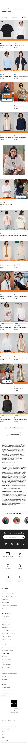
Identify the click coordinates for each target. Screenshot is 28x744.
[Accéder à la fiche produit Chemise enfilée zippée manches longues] (21, 122)
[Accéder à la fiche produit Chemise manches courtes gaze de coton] (7, 30)
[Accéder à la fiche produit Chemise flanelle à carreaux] (21, 404)
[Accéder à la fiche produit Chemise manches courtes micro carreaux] (7, 220)
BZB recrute (5, 599)
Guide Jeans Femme (7, 693)
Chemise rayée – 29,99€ (10, 168)
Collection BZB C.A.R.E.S (8, 630)
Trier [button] (25, 17)
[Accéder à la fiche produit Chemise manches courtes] (21, 281)
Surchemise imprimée (5, 419)
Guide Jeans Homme (7, 690)
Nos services (5, 679)
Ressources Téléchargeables (9, 605)
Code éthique (5, 642)
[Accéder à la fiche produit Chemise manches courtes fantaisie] (21, 220)
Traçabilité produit (6, 636)
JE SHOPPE (7, 99)
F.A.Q (3, 670)
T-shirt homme (6, 619)
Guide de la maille (6, 695)
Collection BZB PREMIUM (8, 633)
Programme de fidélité (8, 593)
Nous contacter (6, 667)
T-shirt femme (5, 616)
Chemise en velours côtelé (6, 265)
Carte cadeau (5, 656)
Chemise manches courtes (20, 296)
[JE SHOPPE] (7, 91)
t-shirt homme (14, 494)
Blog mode (4, 608)
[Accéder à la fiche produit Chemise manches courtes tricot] (21, 92)
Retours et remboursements (9, 673)
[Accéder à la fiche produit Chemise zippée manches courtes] (21, 61)
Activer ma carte (6, 662)
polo (16, 476)
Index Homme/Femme (7, 650)
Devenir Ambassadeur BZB (9, 596)
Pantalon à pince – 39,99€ (10, 172)
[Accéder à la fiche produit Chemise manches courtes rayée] (21, 343)
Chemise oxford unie (19, 45)
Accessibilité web (6, 639)
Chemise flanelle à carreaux (20, 419)
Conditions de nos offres (8, 720)
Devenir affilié (5, 602)
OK (23, 537)
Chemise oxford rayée (5, 76)
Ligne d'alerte (5, 645)
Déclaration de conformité (9, 647)
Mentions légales (6, 728)
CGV (3, 723)
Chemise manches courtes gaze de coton (10, 45)
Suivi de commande (7, 676)
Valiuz (3, 734)
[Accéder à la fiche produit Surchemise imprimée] (7, 404)
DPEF (3, 737)
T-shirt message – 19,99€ (10, 170)
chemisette (4, 450)
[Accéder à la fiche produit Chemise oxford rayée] (7, 61)
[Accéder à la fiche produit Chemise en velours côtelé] (7, 251)
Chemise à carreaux (19, 388)
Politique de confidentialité (9, 726)
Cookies (4, 731)
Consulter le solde (6, 659)
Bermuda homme (6, 622)
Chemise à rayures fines (6, 296)
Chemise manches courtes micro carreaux (10, 235)
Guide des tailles (6, 687)
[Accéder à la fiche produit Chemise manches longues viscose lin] (21, 251)
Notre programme (6, 627)
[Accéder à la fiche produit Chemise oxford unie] (21, 30)
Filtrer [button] (5, 17)
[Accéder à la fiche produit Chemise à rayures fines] (7, 281)
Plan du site (5, 740)
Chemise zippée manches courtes (8, 137)
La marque (4, 591)
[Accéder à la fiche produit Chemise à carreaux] (21, 374)
